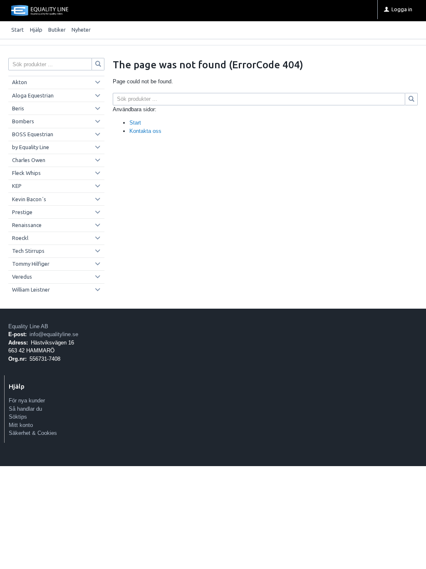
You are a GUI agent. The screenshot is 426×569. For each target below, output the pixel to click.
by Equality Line (30, 147)
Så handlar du (25, 409)
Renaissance (27, 225)
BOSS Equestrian (32, 134)
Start (17, 29)
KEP (17, 186)
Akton (19, 82)
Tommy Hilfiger (31, 264)
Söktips (18, 417)
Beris (18, 108)
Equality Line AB (28, 326)
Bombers (23, 121)
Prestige (22, 212)
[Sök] (411, 99)
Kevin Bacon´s (29, 199)
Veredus (22, 277)
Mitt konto (21, 425)
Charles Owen (28, 160)
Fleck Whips (26, 173)
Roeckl (20, 238)
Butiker (57, 29)
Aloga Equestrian (33, 95)
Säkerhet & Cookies (33, 433)
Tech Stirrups (28, 251)
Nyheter (81, 29)
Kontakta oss (145, 131)
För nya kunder (27, 400)
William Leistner (31, 289)
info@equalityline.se (54, 334)
